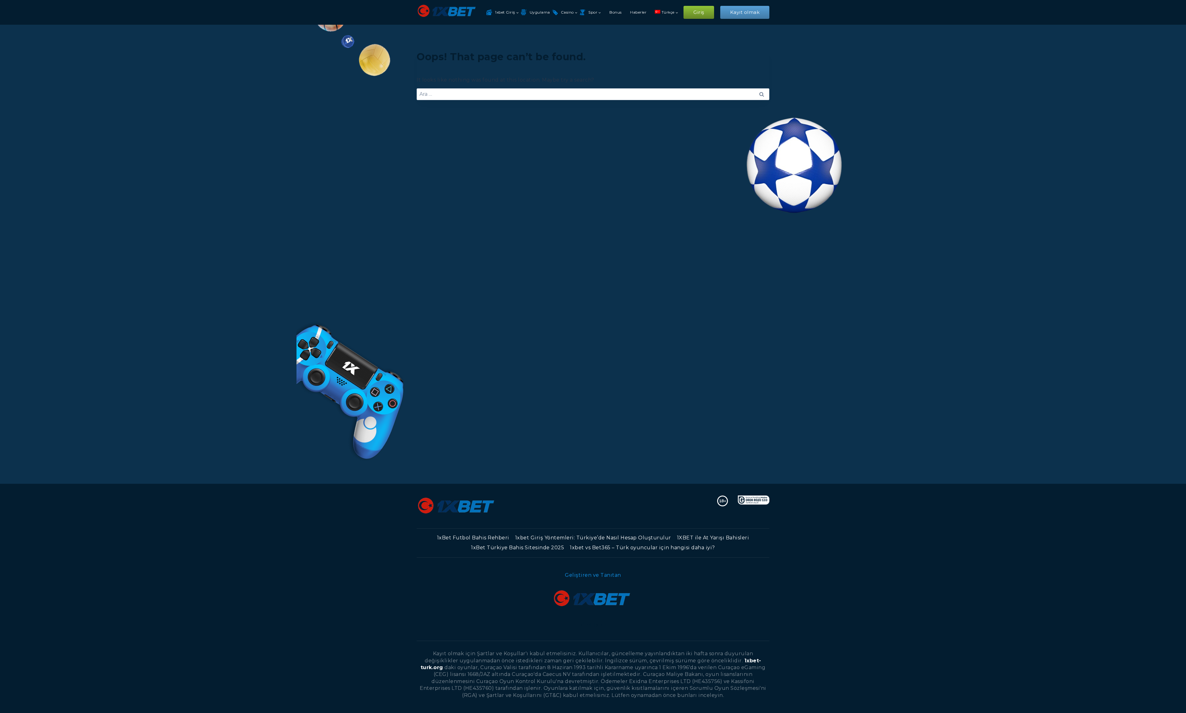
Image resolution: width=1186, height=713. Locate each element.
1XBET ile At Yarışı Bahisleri (713, 538)
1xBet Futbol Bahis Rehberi (473, 538)
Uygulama (540, 12)
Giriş (698, 12)
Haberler (638, 12)
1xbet (585, 625)
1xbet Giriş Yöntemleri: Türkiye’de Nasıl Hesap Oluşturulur (593, 538)
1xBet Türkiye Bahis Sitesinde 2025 (517, 548)
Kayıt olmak (745, 12)
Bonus (615, 12)
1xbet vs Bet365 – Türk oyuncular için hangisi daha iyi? (642, 548)
